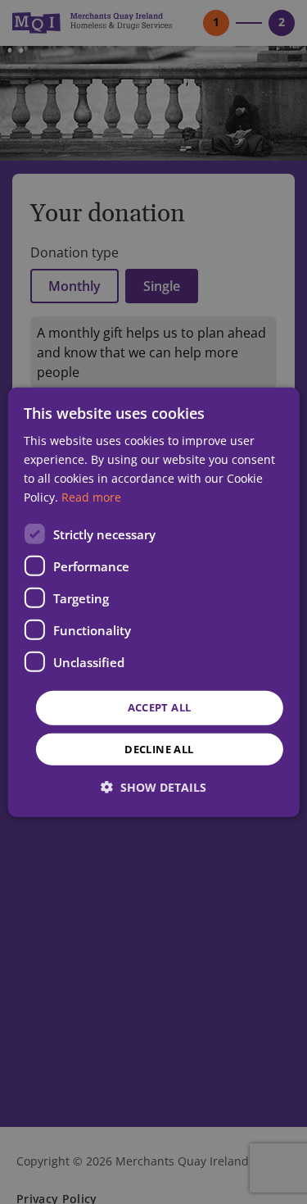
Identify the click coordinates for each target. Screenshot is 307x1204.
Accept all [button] (160, 707)
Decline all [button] (158, 749)
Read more (91, 497)
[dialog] (153, 601)
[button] (153, 787)
